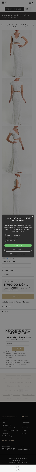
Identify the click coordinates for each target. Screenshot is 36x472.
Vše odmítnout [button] (17, 250)
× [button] (32, 216)
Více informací (20, 231)
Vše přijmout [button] (18, 245)
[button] (18, 236)
